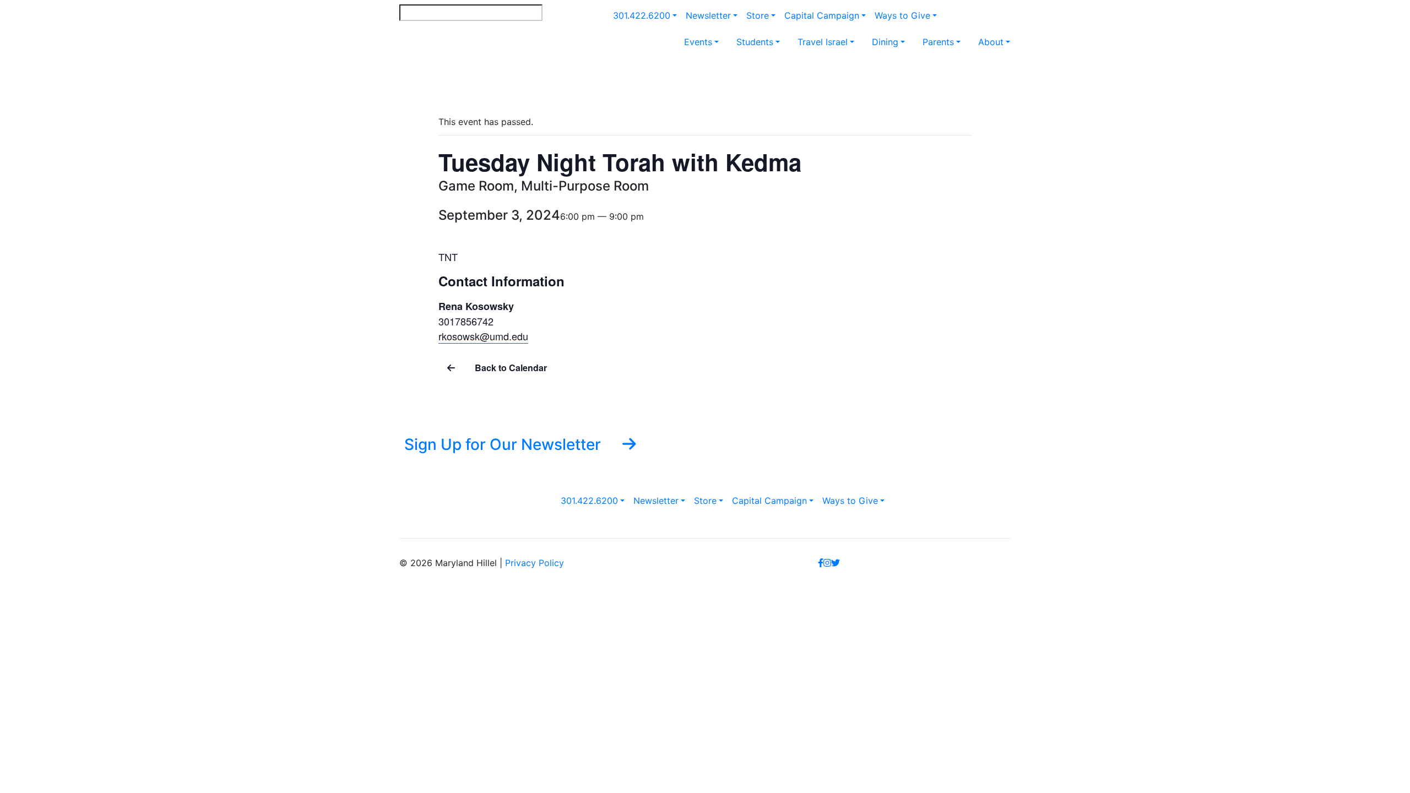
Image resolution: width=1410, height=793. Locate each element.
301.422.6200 (641, 15)
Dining (885, 41)
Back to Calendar (510, 367)
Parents (938, 41)
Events (698, 41)
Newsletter (708, 15)
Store (757, 15)
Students (754, 41)
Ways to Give (902, 15)
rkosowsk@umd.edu (483, 336)
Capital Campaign (821, 15)
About (991, 41)
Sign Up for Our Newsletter (504, 444)
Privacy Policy (534, 562)
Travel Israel (823, 41)
